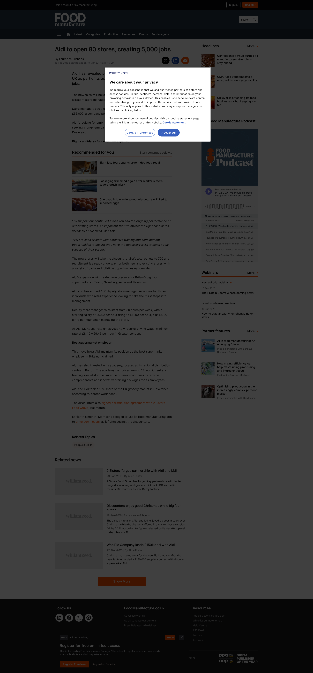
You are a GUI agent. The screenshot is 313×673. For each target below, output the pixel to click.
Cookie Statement (174, 122)
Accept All (169, 132)
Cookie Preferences (140, 132)
